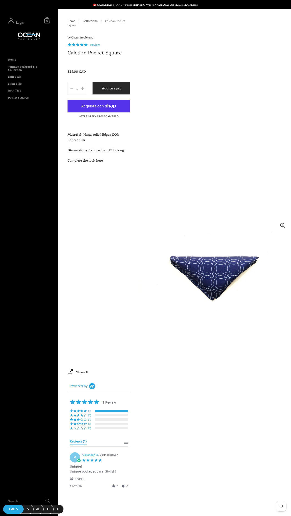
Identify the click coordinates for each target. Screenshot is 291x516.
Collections (90, 21)
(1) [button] (89, 410)
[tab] (78, 442)
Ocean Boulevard (82, 37)
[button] (78, 478)
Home (71, 21)
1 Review (94, 45)
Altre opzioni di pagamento (99, 116)
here (99, 160)
